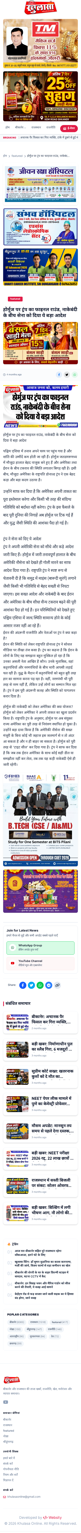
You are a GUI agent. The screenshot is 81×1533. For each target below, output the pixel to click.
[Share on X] (67, 375)
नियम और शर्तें (10, 1475)
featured (17, 156)
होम (8, 128)
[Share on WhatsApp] (75, 375)
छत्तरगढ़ (15, 1343)
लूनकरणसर (37, 1336)
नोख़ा (15, 1329)
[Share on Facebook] (59, 375)
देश (55, 1336)
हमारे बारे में (9, 1458)
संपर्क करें (8, 1464)
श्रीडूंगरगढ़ (34, 1329)
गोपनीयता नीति (11, 1469)
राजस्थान (36, 128)
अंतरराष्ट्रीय (17, 1336)
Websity (55, 1518)
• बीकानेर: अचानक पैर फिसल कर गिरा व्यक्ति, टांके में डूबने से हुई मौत (43, 138)
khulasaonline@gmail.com (23, 1497)
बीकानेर (19, 128)
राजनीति (50, 128)
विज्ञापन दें (8, 1480)
